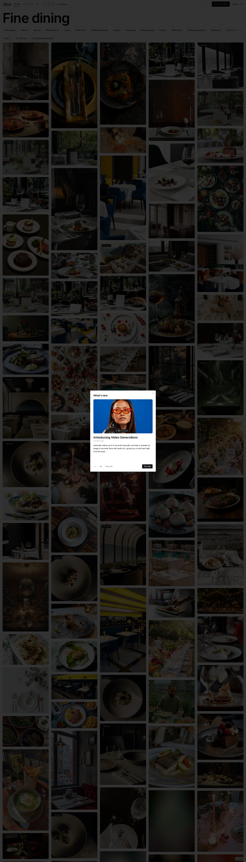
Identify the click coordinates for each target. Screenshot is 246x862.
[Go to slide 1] (118, 430)
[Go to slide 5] (127, 430)
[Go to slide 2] (120, 430)
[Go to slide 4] (125, 430)
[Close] (153, 393)
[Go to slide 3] (123, 430)
